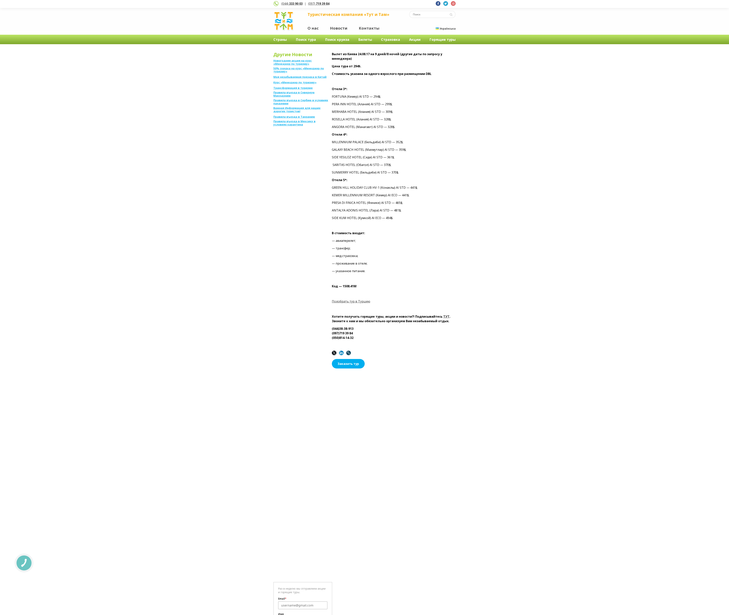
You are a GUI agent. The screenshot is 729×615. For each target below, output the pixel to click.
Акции (415, 39)
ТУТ (446, 316)
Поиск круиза (337, 39)
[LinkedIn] (342, 353)
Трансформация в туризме (293, 88)
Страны (280, 39)
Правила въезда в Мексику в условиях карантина (294, 123)
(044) (292, 4)
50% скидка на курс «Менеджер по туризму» (298, 70)
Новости (338, 28)
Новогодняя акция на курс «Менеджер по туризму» (292, 62)
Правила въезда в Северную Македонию (294, 94)
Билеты (365, 39)
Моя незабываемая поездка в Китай (300, 77)
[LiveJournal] (349, 353)
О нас (313, 28)
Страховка (390, 39)
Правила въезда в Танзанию (294, 117)
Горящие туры (442, 39)
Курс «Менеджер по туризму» (294, 82)
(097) (318, 4)
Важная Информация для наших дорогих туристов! (296, 110)
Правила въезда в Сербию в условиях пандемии (300, 102)
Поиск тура (306, 39)
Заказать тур (348, 364)
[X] (335, 353)
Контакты (369, 28)
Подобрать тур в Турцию (351, 301)
